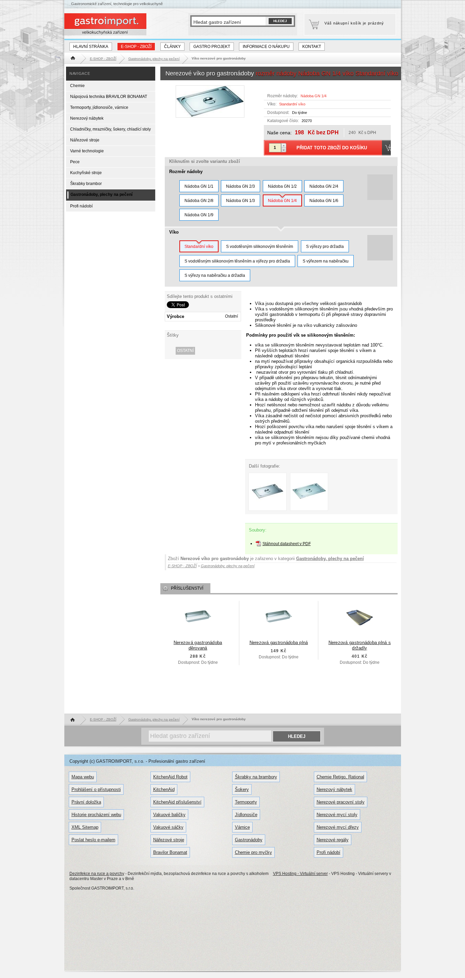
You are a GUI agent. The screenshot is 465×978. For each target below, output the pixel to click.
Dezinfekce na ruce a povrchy (96, 873)
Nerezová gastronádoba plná (279, 642)
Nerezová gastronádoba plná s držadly (359, 645)
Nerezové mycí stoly (337, 814)
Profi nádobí (81, 206)
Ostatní (185, 350)
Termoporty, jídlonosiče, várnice (99, 107)
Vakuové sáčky (168, 827)
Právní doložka (86, 802)
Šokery (242, 789)
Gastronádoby (248, 839)
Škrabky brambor (86, 183)
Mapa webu (82, 776)
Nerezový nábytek (86, 118)
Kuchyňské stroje (86, 172)
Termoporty (246, 802)
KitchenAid (164, 789)
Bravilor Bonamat (170, 852)
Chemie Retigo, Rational (340, 776)
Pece (75, 161)
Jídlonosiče (246, 814)
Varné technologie (87, 151)
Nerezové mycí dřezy (338, 827)
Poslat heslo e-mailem (93, 839)
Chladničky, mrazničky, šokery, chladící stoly (110, 129)
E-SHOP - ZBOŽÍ (136, 46)
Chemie (77, 85)
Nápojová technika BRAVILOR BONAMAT (108, 96)
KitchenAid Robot (170, 776)
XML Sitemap (84, 827)
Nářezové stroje (84, 140)
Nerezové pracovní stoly (341, 802)
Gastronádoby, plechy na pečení (330, 558)
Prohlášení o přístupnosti (96, 789)
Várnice (242, 827)
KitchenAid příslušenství (177, 802)
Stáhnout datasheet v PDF (286, 543)
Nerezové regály (333, 839)
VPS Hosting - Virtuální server (300, 873)
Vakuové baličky (169, 814)
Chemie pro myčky (253, 852)
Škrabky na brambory (256, 776)
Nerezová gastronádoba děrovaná (198, 645)
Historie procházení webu (96, 814)
